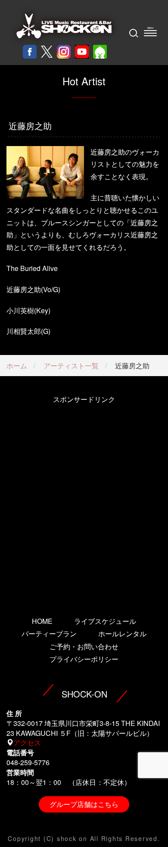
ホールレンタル (122, 633)
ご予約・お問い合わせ (84, 646)
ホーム (16, 366)
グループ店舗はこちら (84, 804)
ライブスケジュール (105, 621)
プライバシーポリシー (84, 659)
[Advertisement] (84, 498)
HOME (42, 621)
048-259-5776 (28, 762)
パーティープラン (49, 633)
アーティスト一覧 (71, 366)
